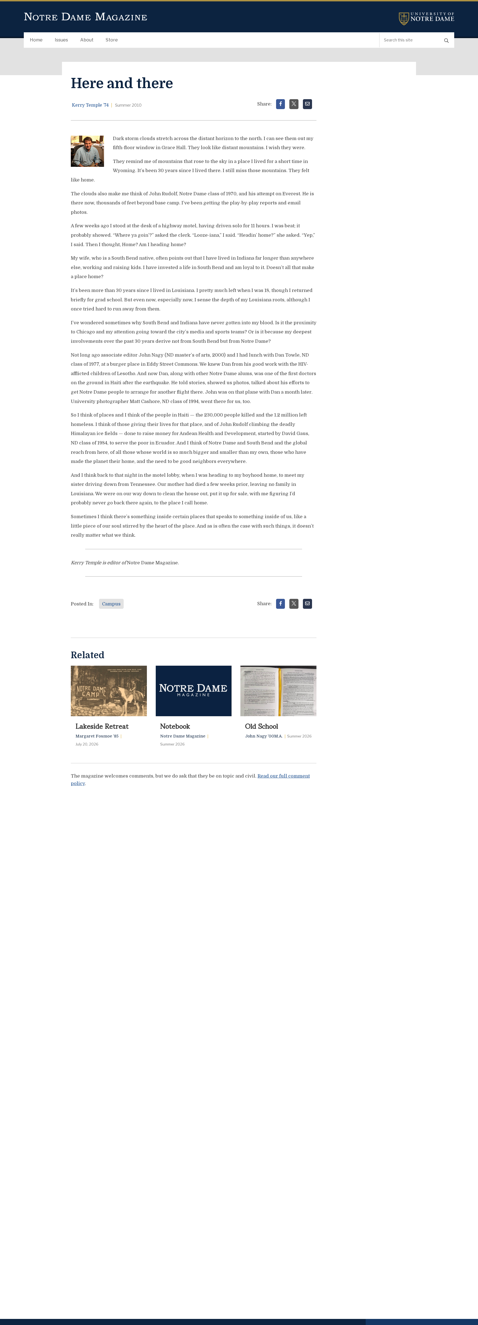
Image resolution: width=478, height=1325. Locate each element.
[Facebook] (280, 104)
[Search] (446, 40)
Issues (61, 40)
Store (112, 40)
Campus (111, 604)
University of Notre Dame (426, 18)
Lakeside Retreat (102, 725)
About (86, 40)
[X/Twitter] (293, 104)
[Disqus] (193, 861)
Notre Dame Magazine (86, 16)
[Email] (307, 104)
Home (36, 40)
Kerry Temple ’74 (90, 105)
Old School (261, 725)
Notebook (175, 725)
